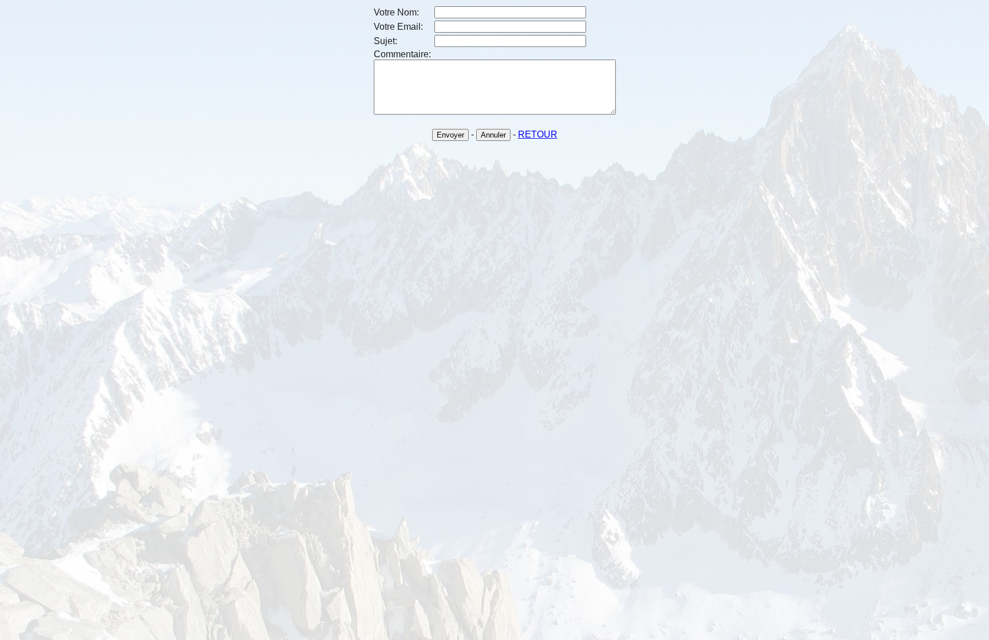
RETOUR (537, 134)
